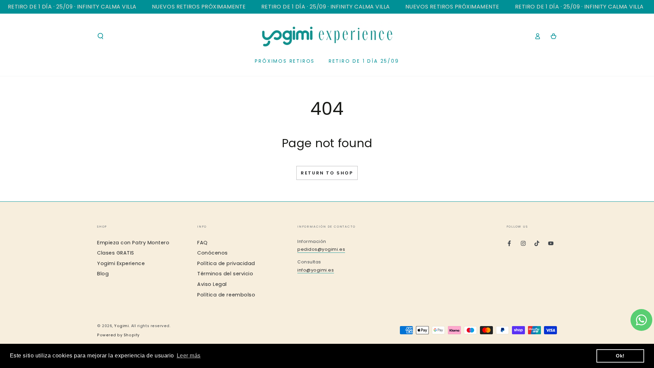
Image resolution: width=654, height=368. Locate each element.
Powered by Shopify (118, 335)
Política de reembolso (226, 294)
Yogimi (121, 325)
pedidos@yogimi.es (321, 249)
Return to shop (327, 173)
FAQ (202, 242)
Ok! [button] (620, 355)
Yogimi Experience (121, 263)
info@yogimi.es (315, 270)
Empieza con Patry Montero (133, 242)
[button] (101, 36)
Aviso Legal (212, 284)
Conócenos (212, 252)
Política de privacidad (226, 263)
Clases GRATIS (115, 252)
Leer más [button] (189, 355)
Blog (103, 273)
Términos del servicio (225, 273)
